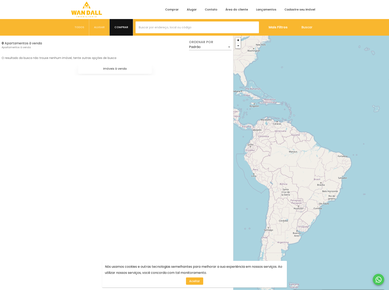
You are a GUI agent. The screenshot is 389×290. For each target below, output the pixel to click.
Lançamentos (266, 9)
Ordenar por (201, 42)
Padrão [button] (195, 47)
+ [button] (238, 40)
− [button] (238, 45)
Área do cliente (236, 9)
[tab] (79, 27)
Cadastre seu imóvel (299, 9)
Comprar (172, 9)
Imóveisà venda (115, 69)
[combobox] (197, 27)
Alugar (192, 9)
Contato (211, 9)
